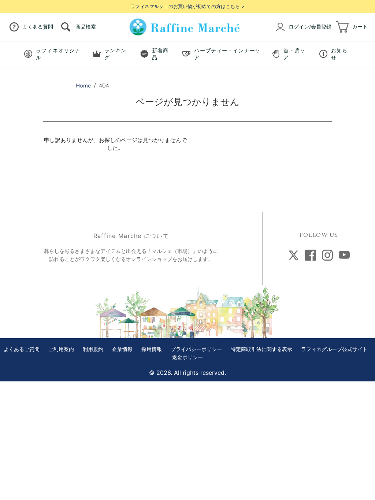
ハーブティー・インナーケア (227, 54)
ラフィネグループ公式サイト (334, 349)
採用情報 (151, 349)
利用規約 (93, 349)
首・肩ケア (294, 54)
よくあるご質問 (22, 349)
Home (83, 85)
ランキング (115, 54)
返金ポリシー (187, 357)
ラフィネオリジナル (58, 54)
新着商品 (160, 54)
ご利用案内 (61, 349)
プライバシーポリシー (196, 349)
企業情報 (122, 349)
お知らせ (339, 54)
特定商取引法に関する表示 (261, 349)
